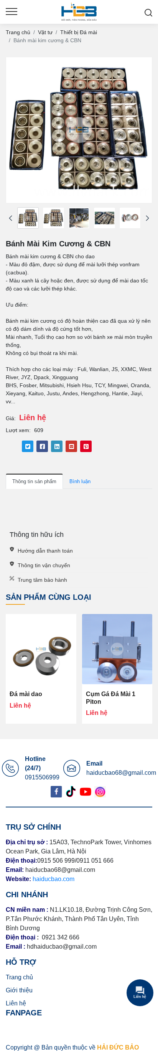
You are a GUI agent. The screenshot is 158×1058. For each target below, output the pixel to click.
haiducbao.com (53, 879)
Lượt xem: (18, 430)
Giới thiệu (19, 990)
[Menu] (11, 12)
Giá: (11, 418)
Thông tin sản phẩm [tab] (34, 481)
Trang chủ (19, 977)
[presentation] (10, 218)
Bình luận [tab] (80, 481)
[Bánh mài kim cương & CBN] (28, 218)
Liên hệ (16, 1003)
